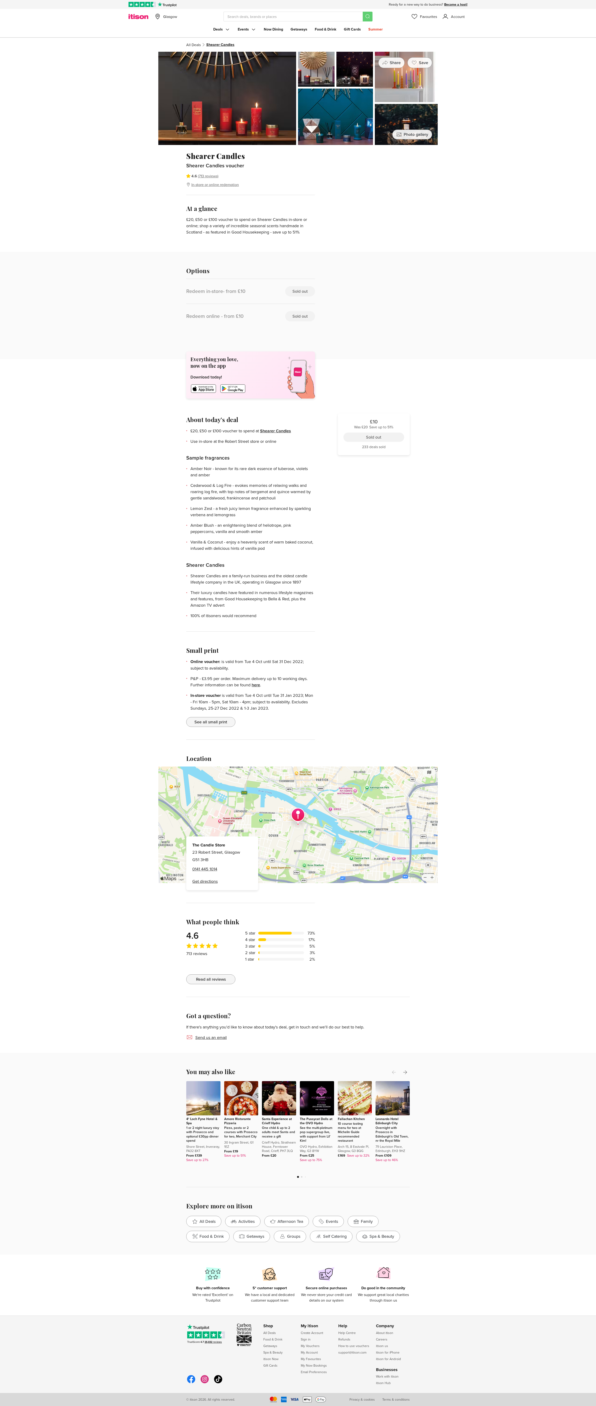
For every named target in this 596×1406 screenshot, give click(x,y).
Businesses (387, 1370)
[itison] (138, 16)
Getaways (299, 29)
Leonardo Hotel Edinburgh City (387, 1121)
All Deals (193, 44)
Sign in (306, 1339)
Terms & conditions (396, 1399)
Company (385, 1326)
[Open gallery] (298, 98)
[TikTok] (218, 1382)
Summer (375, 29)
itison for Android (388, 1359)
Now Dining (273, 29)
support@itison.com (352, 1352)
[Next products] (405, 1072)
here (256, 685)
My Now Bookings (314, 1365)
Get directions (205, 881)
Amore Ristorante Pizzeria (237, 1121)
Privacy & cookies (362, 1399)
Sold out (373, 177)
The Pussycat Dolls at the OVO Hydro (316, 1121)
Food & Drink (325, 29)
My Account (309, 1352)
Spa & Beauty (273, 1352)
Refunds (344, 1339)
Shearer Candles (275, 431)
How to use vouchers (353, 1346)
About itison (384, 1332)
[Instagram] (205, 1382)
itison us (382, 1346)
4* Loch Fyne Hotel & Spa (201, 1121)
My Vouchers (310, 1346)
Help (342, 1326)
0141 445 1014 (204, 869)
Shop (268, 1326)
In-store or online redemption (215, 184)
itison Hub (383, 1383)
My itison (309, 1326)
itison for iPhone (388, 1352)
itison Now (270, 1359)
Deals (218, 29)
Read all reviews (211, 979)
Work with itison (387, 1376)
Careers (381, 1339)
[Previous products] (394, 1072)
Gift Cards (352, 29)
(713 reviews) (208, 176)
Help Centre (347, 1332)
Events (243, 29)
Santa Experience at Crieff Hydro (277, 1121)
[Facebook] (191, 1382)
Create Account (312, 1332)
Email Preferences (314, 1372)
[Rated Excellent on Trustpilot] (142, 4)
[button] (298, 1177)
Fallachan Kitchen (351, 1119)
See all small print (210, 722)
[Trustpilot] (167, 4)
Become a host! (455, 4)
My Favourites (311, 1359)
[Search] (367, 16)
